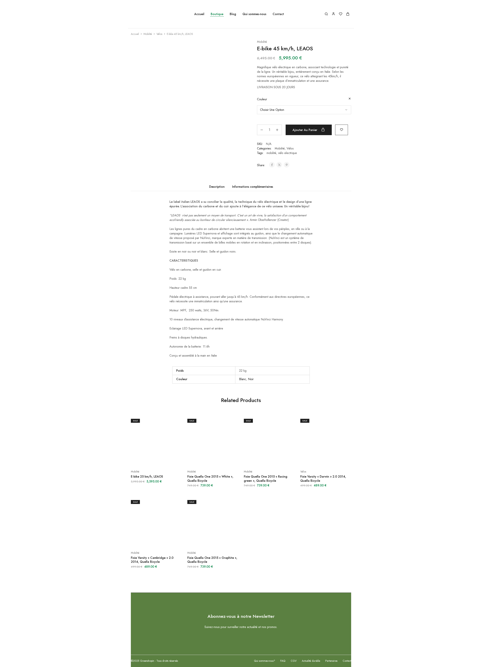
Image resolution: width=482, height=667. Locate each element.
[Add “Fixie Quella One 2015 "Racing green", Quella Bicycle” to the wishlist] (278, 460)
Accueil (199, 14)
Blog (233, 14)
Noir (251, 379)
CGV (294, 661)
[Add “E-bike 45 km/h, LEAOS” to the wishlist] (341, 129)
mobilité (271, 153)
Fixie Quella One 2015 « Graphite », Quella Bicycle (212, 560)
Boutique (217, 14)
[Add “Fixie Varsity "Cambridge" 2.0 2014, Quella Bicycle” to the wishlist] (165, 541)
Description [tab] (217, 187)
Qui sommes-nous (254, 14)
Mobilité (147, 34)
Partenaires (331, 661)
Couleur (262, 99)
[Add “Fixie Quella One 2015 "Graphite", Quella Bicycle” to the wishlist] (222, 541)
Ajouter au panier (305, 130)
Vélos (159, 34)
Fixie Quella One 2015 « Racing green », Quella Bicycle (265, 478)
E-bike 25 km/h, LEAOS (147, 476)
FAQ (282, 661)
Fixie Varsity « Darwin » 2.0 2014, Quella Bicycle (323, 478)
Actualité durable (311, 661)
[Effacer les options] (349, 99)
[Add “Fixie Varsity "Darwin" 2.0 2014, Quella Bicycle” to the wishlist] (335, 460)
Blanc (242, 379)
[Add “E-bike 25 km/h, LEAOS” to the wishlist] (165, 460)
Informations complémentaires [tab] (252, 187)
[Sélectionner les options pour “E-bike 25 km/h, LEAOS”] (147, 460)
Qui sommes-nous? (264, 661)
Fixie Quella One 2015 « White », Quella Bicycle (210, 478)
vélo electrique (287, 153)
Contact (278, 14)
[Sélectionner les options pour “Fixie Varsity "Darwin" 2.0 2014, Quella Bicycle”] (316, 460)
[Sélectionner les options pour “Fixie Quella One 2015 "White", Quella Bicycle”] (203, 460)
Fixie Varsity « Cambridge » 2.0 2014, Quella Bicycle (152, 560)
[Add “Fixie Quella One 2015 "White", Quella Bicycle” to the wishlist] (222, 460)
